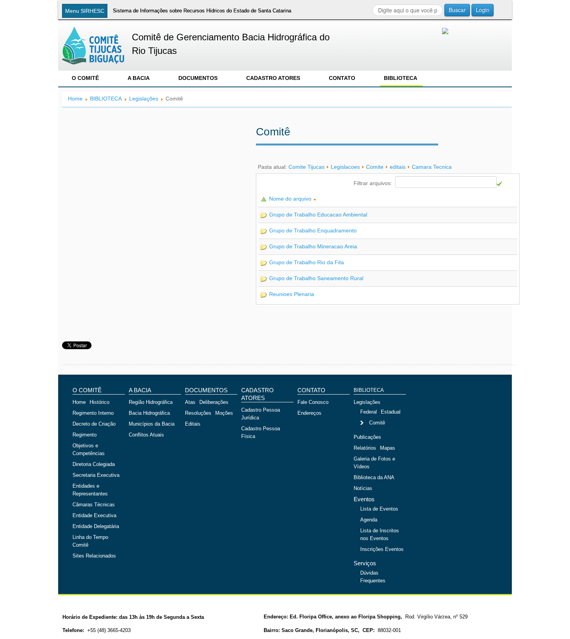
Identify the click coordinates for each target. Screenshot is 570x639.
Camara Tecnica (432, 167)
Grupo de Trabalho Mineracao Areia (313, 246)
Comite (374, 167)
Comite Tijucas (306, 167)
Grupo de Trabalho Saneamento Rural (316, 278)
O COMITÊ (85, 78)
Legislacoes (345, 167)
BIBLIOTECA (400, 78)
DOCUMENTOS (198, 78)
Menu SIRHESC (84, 11)
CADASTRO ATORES (273, 78)
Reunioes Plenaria (291, 294)
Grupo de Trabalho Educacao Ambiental (318, 214)
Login (482, 10)
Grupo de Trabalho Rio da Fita (306, 262)
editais (398, 167)
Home (75, 98)
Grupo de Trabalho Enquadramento (313, 230)
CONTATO (342, 78)
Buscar (457, 10)
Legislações (143, 98)
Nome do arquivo (291, 199)
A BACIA (139, 78)
